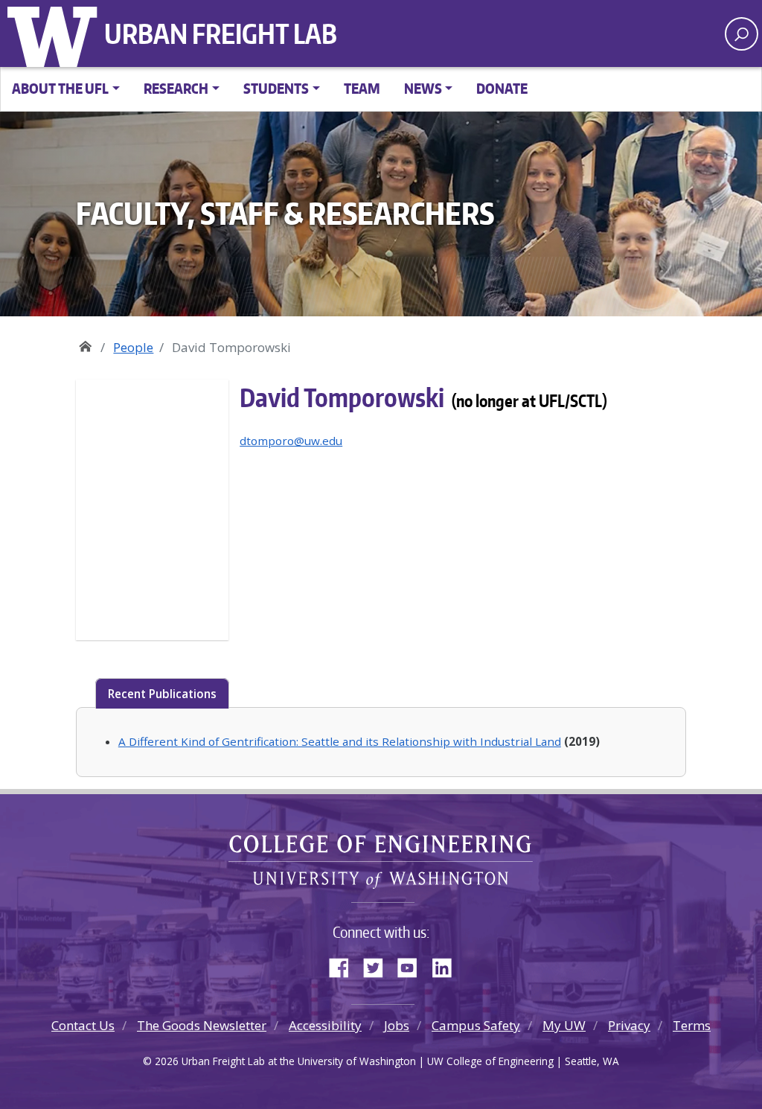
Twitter (378, 964)
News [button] (423, 88)
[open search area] (741, 34)
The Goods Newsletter (201, 1025)
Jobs (396, 1025)
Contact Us (83, 1025)
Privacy (629, 1025)
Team (362, 88)
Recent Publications (162, 693)
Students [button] (276, 88)
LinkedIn (447, 964)
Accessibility (325, 1025)
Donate (502, 88)
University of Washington (55, 33)
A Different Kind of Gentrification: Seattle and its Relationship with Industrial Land (339, 741)
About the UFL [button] (60, 88)
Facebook (344, 964)
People (133, 347)
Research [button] (176, 88)
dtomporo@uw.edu (291, 440)
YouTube (413, 964)
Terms (692, 1025)
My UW (564, 1025)
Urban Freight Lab (220, 33)
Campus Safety (476, 1025)
